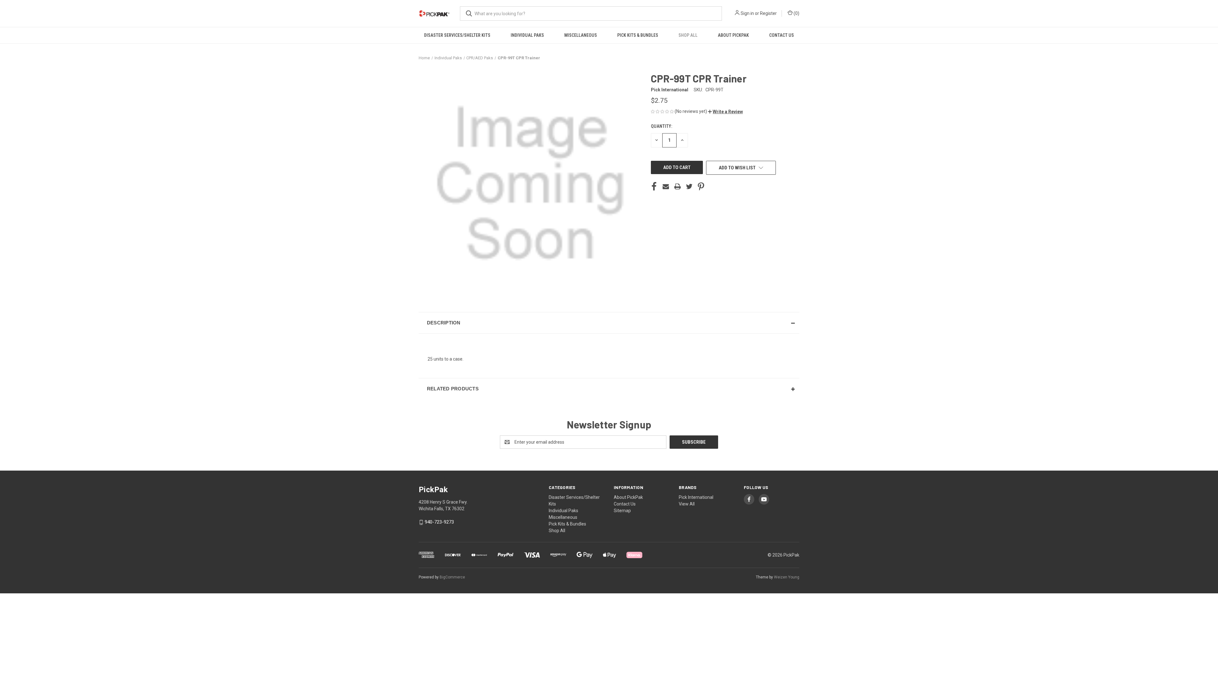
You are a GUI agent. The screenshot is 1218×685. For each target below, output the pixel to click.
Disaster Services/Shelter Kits (457, 35)
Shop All (687, 35)
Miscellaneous (580, 35)
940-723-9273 (439, 522)
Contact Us (781, 35)
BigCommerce (452, 577)
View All (687, 503)
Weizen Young (786, 577)
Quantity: (661, 126)
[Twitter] (689, 186)
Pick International (696, 497)
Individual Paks (527, 35)
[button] (725, 111)
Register (768, 13)
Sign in (747, 13)
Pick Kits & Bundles (637, 35)
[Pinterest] (701, 186)
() (796, 13)
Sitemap (622, 510)
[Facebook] (654, 186)
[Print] (677, 186)
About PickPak (733, 35)
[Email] (666, 186)
